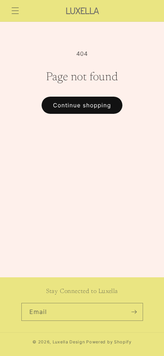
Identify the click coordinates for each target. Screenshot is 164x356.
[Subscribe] (134, 312)
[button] (15, 10)
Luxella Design (69, 342)
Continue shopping (82, 105)
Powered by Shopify (109, 342)
